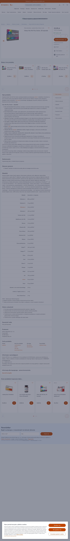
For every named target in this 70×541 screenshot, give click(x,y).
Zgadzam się (57, 525)
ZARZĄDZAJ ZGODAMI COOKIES (57, 534)
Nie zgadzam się (57, 530)
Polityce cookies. (19, 534)
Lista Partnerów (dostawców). (10, 536)
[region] (35, 530)
